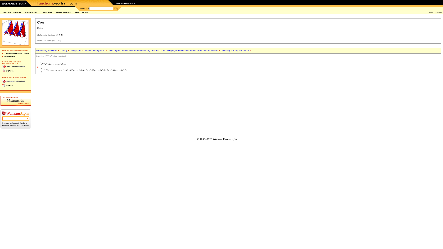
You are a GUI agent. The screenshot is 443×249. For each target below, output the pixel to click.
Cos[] (64, 50)
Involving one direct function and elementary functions (134, 50)
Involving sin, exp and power (235, 50)
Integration (76, 50)
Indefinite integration (94, 50)
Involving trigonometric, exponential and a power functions (190, 50)
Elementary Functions (46, 50)
